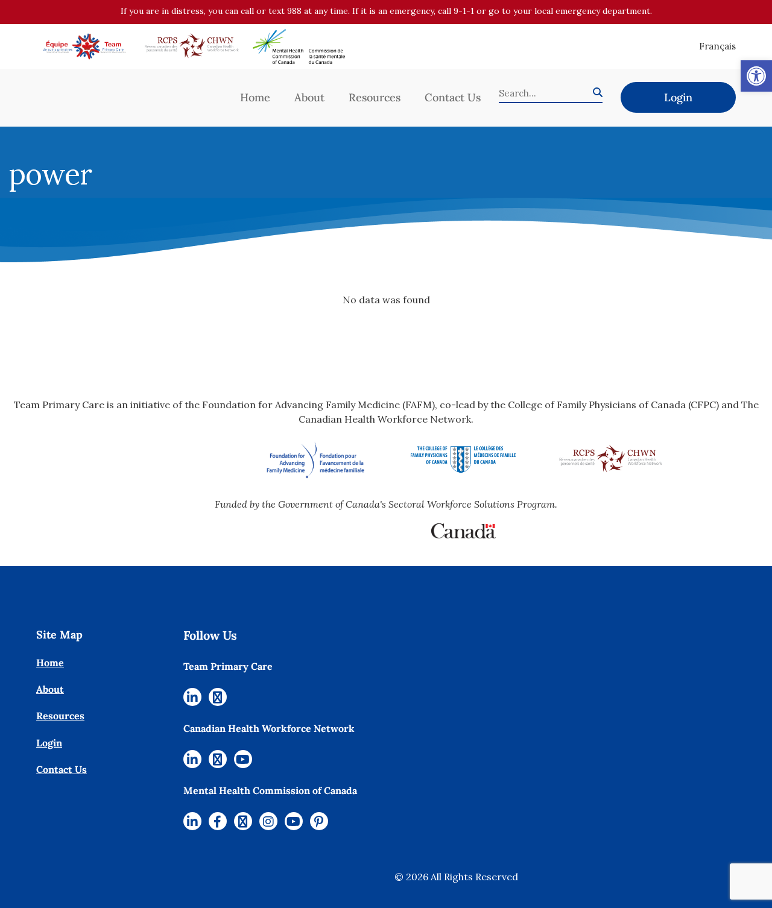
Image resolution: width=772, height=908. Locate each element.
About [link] (309, 97)
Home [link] (255, 97)
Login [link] (678, 97)
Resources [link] (374, 97)
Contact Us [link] (453, 97)
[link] (756, 76)
